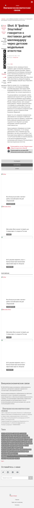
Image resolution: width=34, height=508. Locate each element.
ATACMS (30, 441)
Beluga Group (5, 445)
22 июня (19, 435)
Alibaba (14, 439)
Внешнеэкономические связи (17, 9)
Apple (30, 439)
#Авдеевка (9, 433)
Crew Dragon (10, 458)
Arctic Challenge (6, 441)
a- (3, 77)
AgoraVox (9, 439)
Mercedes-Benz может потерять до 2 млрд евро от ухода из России (17, 230)
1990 (12, 435)
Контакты (17, 504)
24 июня (4, 437)
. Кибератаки (16, 433)
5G (7, 437)
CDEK (30, 449)
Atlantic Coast (5, 443)
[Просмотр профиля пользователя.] (3, 28)
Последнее (17, 161)
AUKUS (11, 443)
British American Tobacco (8, 449)
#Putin (3, 433)
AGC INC (3, 439)
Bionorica (21, 445)
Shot (12, 64)
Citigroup (14, 451)
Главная (3, 19)
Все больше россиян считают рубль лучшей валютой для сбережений (15, 199)
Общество (15, 57)
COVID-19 (15, 453)
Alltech (26, 439)
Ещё (2, 461)
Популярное (23, 165)
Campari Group (23, 449)
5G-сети (11, 437)
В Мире (9, 234)
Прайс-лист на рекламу (17, 502)
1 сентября (23, 433)
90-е (28, 437)
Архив (17, 168)
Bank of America (28, 443)
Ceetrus (4, 451)
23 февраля (25, 435)
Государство (10, 203)
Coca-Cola (4, 453)
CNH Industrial (21, 451)
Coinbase (10, 453)
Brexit (21, 447)
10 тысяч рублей (6, 435)
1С (15, 435)
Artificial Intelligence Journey (19, 441)
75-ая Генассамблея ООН (20, 437)
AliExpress (20, 439)
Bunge (17, 449)
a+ (5, 77)
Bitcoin (26, 445)
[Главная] (17, 5)
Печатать (4, 74)
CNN (27, 451)
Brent (16, 447)
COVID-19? (4, 458)
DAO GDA (17, 458)
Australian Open (19, 443)
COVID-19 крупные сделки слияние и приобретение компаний (14, 456)
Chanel (8, 451)
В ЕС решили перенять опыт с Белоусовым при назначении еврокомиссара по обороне (15, 262)
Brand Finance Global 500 (8, 447)
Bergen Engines (13, 445)
